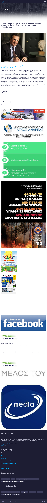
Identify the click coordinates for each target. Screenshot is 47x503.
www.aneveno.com (22, 501)
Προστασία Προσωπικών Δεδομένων (8, 463)
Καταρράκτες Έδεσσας (15, 492)
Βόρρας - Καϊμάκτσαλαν (6, 492)
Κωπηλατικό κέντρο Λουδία (33, 479)
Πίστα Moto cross (15, 481)
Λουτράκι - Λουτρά (32, 492)
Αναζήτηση (41, 1)
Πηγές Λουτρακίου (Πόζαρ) (6, 494)
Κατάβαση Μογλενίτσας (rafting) (21, 479)
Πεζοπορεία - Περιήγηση (6, 481)
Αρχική (8, 1)
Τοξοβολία (21, 481)
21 (26, 352)
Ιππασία (13, 479)
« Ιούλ (4, 356)
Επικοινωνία (22, 1)
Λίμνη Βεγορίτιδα (24, 492)
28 (26, 354)
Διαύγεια (3, 455)
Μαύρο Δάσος (40, 492)
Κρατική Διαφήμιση (5, 468)
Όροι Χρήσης (3, 458)
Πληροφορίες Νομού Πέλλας (14, 1)
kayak (3, 479)
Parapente (7, 479)
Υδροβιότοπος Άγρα (16, 494)
